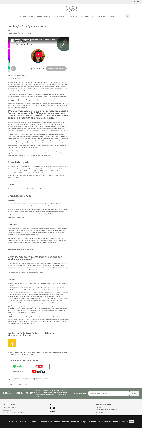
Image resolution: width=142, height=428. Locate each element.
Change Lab (85, 16)
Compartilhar (24, 385)
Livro (93, 16)
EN (135, 2)
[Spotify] (17, 366)
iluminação (39, 378)
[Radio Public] (39, 366)
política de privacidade (60, 422)
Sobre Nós (101, 16)
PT (138, 2)
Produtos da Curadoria (26, 16)
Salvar (12, 384)
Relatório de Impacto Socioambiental (14, 412)
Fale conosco (100, 412)
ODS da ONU (7, 410)
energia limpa (16, 378)
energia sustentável (28, 378)
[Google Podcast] (17, 371)
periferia (46, 378)
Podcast (47, 16)
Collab (39, 16)
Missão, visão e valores (10, 407)
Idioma (131, 2)
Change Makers (58, 16)
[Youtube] (38, 371)
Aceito (131, 422)
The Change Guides (72, 16)
